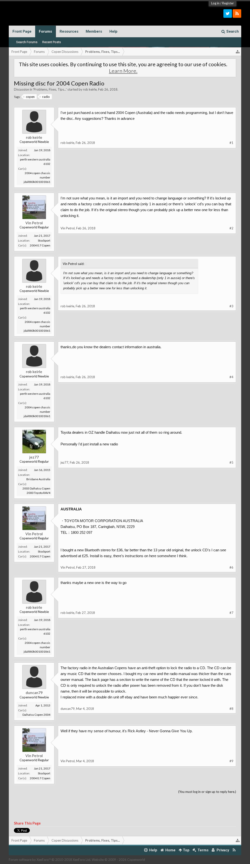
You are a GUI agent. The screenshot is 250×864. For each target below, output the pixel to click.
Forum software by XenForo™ (50, 860)
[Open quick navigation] (238, 51)
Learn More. (123, 71)
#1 (231, 143)
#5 (231, 462)
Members (94, 31)
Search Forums (26, 42)
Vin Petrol (34, 223)
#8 (231, 709)
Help (113, 31)
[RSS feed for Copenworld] (234, 850)
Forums (45, 31)
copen (30, 97)
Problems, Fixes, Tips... (50, 89)
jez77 (34, 457)
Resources (69, 31)
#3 (231, 306)
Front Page (21, 31)
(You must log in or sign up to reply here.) (207, 792)
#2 (231, 228)
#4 (231, 377)
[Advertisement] (125, 199)
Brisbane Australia (38, 479)
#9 (231, 761)
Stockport (44, 240)
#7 (231, 613)
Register (228, 3)
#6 (231, 567)
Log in (215, 3)
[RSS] (237, 13)
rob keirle (90, 89)
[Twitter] (227, 13)
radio (46, 97)
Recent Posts (51, 42)
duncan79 (34, 692)
